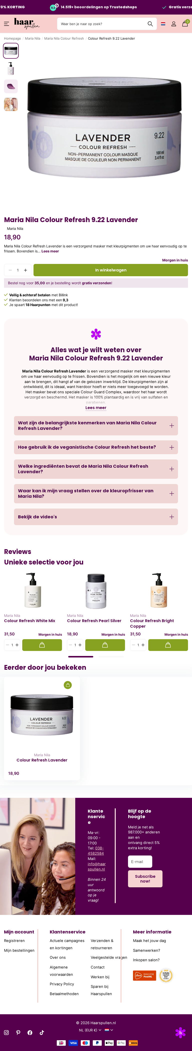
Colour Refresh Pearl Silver (94, 621)
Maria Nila (32, 38)
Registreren (14, 940)
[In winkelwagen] (42, 645)
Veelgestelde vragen (109, 957)
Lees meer (50, 251)
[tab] (80, 656)
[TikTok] (42, 1032)
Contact (97, 967)
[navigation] (11, 51)
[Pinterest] (18, 1032)
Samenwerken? (146, 950)
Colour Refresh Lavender (42, 760)
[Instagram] (6, 1032)
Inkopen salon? (146, 960)
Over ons (58, 957)
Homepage (12, 38)
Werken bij (100, 977)
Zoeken (150, 24)
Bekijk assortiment (7, 24)
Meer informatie (152, 932)
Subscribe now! (145, 879)
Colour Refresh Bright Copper (152, 623)
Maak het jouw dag (149, 940)
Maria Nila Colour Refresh (64, 38)
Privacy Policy (62, 984)
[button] (25, 270)
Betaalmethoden (64, 994)
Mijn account (19, 932)
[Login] (173, 24)
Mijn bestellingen (19, 950)
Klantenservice (68, 932)
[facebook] (30, 1032)
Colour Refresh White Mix (29, 621)
